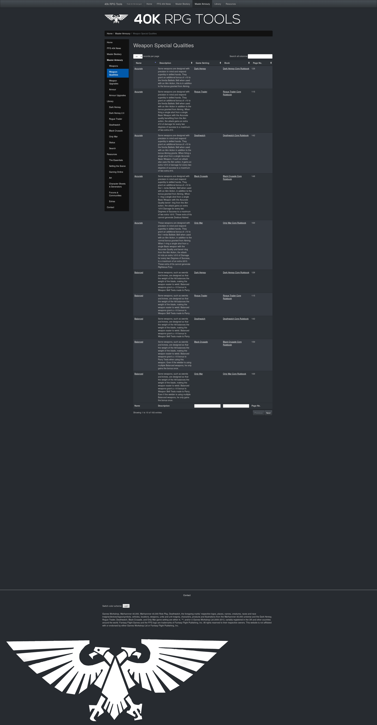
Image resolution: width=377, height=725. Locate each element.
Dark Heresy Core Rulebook (236, 68)
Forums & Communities (115, 194)
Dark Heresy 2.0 (116, 112)
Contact (110, 207)
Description (165, 62)
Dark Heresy (115, 107)
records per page (151, 55)
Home (149, 3)
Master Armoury (202, 3)
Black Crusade (116, 130)
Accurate (138, 68)
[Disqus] (202, 468)
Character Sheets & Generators (117, 185)
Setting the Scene (117, 165)
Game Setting (202, 62)
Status (112, 142)
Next (268, 412)
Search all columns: (239, 55)
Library (218, 3)
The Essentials (116, 160)
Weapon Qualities (113, 73)
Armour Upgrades (117, 95)
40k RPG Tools (113, 4)
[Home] (188, 20)
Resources (231, 3)
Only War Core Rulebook (234, 222)
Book (227, 62)
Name (139, 62)
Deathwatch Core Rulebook (236, 135)
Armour (112, 89)
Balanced (138, 272)
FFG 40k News (164, 3)
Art (110, 177)
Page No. (257, 62)
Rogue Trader (115, 118)
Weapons (113, 65)
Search (112, 148)
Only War (113, 136)
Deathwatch (114, 124)
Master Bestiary (183, 3)
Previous (258, 412)
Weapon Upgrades (113, 82)
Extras (112, 201)
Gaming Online (116, 171)
